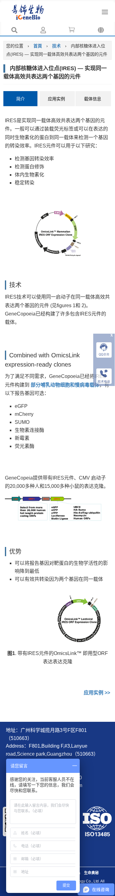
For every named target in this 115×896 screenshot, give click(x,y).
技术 (56, 45)
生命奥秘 (91, 873)
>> (97, 692)
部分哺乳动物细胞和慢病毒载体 (65, 385)
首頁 (37, 45)
